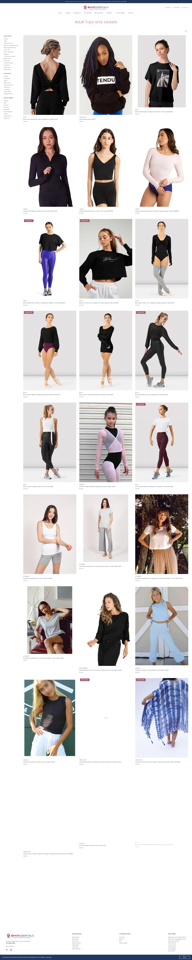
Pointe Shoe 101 (172, 943)
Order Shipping (172, 948)
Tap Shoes (7, 65)
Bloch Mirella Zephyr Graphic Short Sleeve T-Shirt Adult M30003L (154, 112)
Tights (5, 41)
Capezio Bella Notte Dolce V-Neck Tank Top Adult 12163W (96, 211)
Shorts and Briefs (8, 52)
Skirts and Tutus (8, 43)
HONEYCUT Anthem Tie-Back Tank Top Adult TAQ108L (39, 762)
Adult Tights (75, 939)
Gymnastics (77, 13)
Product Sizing (172, 946)
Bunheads (6, 109)
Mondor (6, 105)
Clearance (109, 13)
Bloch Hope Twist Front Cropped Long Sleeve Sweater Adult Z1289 (154, 303)
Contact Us (122, 937)
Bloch (5, 103)
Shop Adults (8, 36)
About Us (121, 939)
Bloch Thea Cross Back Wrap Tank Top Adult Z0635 (38, 486)
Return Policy (171, 950)
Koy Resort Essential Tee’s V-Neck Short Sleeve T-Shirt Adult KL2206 (43, 658)
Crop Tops (7, 50)
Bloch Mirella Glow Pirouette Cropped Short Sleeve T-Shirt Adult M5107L (44, 303)
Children (67, 13)
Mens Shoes (7, 69)
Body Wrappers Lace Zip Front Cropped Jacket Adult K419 (40, 919)
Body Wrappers (8, 111)
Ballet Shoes (7, 58)
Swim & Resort (98, 13)
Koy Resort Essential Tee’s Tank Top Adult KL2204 (37, 578)
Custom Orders (120, 13)
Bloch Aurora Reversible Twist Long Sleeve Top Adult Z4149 (40, 119)
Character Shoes (8, 63)
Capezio (6, 100)
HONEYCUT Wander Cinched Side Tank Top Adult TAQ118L (152, 670)
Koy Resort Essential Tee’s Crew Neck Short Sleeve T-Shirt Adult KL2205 (100, 566)
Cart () (186, 7)
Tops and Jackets (10, 56)
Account (177, 7)
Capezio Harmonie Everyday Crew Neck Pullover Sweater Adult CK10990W (157, 211)
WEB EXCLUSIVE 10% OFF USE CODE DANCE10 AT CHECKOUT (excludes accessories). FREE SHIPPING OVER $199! (96, 1)
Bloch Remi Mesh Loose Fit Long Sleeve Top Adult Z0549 (151, 395)
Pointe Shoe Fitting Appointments (177, 939)
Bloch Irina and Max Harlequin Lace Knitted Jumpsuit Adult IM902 (154, 843)
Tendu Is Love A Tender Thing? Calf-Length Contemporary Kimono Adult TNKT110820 (48, 854)
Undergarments (8, 94)
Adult (60, 13)
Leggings (6, 54)
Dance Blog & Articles (173, 941)
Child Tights (75, 946)
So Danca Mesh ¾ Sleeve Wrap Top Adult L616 (92, 845)
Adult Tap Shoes (76, 943)
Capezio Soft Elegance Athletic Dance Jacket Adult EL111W (40, 211)
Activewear (7, 78)
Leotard (6, 39)
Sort (186, 31)
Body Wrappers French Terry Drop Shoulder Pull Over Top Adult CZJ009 (100, 670)
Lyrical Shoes (7, 67)
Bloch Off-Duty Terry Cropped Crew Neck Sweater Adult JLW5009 (98, 303)
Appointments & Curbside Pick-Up (177, 937)
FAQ (120, 941)
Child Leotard (75, 945)
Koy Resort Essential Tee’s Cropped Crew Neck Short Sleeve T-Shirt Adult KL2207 (159, 578)
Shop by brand (8, 98)
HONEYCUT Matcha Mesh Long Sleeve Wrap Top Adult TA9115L (97, 486)
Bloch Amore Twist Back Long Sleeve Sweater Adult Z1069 (96, 395)
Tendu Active (7, 116)
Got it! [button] (184, 957)
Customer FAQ (172, 945)
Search (168, 7)
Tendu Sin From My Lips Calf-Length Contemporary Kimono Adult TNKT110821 (157, 762)
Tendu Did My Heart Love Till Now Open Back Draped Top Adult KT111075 (100, 762)
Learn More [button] (48, 957)
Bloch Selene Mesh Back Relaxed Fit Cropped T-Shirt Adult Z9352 (154, 486)
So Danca (6, 107)
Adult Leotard (75, 937)
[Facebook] (7, 950)
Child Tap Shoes (76, 948)
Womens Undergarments (11, 45)
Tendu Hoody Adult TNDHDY (87, 119)
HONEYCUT (7, 118)
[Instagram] (11, 950)
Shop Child (7, 73)
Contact (130, 13)
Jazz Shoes (7, 60)
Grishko (6, 114)
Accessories (87, 13)
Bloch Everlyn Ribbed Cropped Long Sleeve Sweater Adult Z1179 (41, 395)
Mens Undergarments (10, 47)
